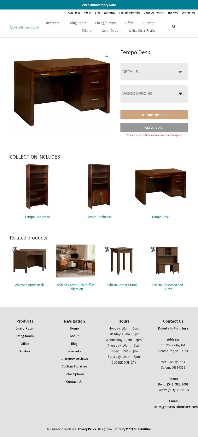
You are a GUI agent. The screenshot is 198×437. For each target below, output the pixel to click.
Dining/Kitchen (106, 23)
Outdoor (148, 23)
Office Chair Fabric (142, 30)
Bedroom (53, 23)
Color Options (152, 12)
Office (129, 23)
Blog (97, 12)
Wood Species (137, 93)
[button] (106, 55)
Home (74, 328)
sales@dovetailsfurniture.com (176, 406)
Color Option (111, 30)
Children (87, 30)
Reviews (173, 12)
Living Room (77, 23)
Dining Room (24, 328)
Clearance (74, 12)
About (87, 12)
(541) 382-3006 (178, 384)
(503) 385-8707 (178, 390)
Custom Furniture (129, 12)
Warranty (109, 12)
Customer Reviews (74, 358)
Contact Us (188, 12)
